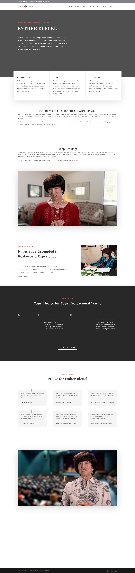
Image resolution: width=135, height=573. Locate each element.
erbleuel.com (95, 556)
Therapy (84, 6)
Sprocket (47, 570)
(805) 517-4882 (91, 553)
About (77, 6)
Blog (104, 6)
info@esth (84, 556)
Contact (110, 6)
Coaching (92, 6)
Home (70, 6)
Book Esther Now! (67, 347)
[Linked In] (48, 1)
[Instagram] (43, 1)
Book (99, 6)
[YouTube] (46, 1)
